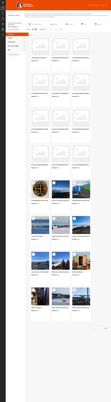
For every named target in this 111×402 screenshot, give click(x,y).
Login (3, 25)
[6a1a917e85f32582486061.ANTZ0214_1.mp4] (81, 154)
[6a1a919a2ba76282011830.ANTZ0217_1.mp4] (81, 82)
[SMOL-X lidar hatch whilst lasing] (61, 296)
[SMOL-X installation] (40, 296)
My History (3, 20)
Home (3, 4)
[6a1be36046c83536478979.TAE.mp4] (61, 47)
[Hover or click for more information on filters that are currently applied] (17, 26)
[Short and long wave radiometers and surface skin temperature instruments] (81, 296)
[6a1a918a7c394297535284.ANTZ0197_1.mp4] (40, 154)
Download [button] (53, 24)
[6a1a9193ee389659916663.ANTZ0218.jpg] (40, 118)
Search (2, 14)
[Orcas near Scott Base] (40, 225)
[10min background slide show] (40, 47)
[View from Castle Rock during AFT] (61, 189)
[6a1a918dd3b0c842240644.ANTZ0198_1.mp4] (81, 118)
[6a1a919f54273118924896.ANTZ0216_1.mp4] (61, 82)
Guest (96, 5)
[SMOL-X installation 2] (81, 261)
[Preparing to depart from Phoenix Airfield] (61, 225)
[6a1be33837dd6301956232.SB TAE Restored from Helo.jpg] (81, 47)
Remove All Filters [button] (13, 29)
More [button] (3, 36)
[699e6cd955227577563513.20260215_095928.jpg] (81, 189)
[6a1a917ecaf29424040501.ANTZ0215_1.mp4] (61, 154)
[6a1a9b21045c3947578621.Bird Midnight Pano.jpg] (40, 82)
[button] (69, 24)
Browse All (3, 9)
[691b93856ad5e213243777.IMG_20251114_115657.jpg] (40, 189)
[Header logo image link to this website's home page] (24, 2)
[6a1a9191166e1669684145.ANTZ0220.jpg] (61, 118)
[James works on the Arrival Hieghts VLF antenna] (40, 261)
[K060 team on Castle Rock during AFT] (61, 261)
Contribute (3, 30)
